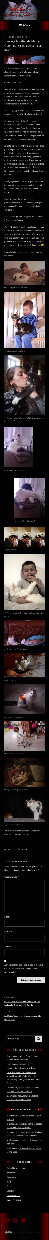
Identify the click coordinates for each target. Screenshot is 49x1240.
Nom (7, 917)
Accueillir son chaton (16, 1168)
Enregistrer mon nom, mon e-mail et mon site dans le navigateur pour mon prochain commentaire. (23, 968)
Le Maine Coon (13, 1195)
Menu (26, 25)
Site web (8, 946)
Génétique (11, 1191)
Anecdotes (11, 1177)
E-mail (8, 931)
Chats (9, 1186)
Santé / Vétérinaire (14, 1200)
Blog (24, 849)
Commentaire (11, 877)
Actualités (14, 849)
